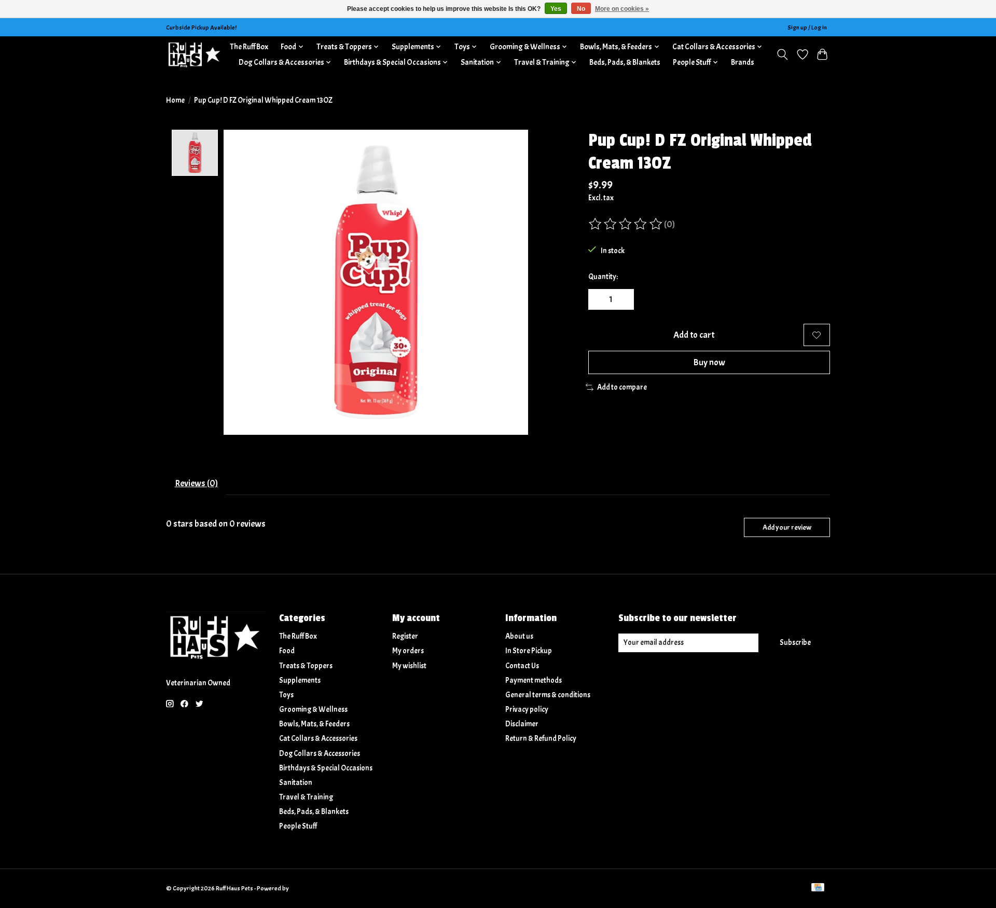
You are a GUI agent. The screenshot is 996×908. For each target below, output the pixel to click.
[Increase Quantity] (622, 299)
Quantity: (603, 277)
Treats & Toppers (306, 666)
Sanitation (295, 783)
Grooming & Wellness (313, 709)
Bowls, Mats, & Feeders (314, 724)
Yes (555, 8)
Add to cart (693, 334)
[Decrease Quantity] (599, 299)
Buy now (709, 362)
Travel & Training (306, 797)
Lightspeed (305, 888)
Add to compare (622, 387)
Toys (286, 695)
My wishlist (409, 666)
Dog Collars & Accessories (319, 754)
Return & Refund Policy (540, 739)
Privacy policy (526, 709)
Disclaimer (521, 724)
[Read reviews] (626, 224)
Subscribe (795, 643)
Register (405, 636)
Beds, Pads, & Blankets (624, 62)
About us (519, 636)
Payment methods (533, 680)
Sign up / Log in (807, 27)
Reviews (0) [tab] (196, 483)
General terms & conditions (547, 695)
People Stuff (298, 826)
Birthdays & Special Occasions (325, 768)
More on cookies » (622, 8)
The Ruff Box (249, 47)
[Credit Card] (817, 888)
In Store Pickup (528, 651)
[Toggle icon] (782, 54)
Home (175, 100)
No (581, 8)
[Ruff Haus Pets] (194, 54)
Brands (742, 62)
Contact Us (522, 666)
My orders (408, 651)
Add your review (787, 527)
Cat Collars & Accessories (318, 739)
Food (287, 651)
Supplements (300, 680)
